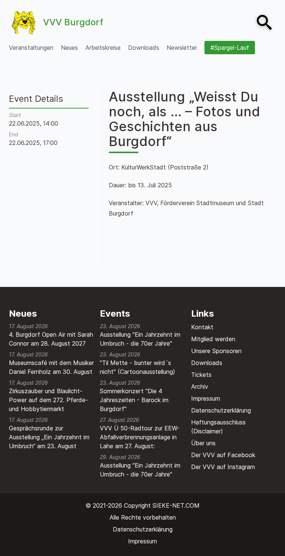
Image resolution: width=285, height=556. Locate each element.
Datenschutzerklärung (221, 410)
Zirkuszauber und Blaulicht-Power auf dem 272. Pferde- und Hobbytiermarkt (48, 400)
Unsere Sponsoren (216, 351)
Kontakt (202, 327)
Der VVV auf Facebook (223, 455)
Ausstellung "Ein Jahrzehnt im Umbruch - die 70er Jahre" (140, 339)
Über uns (203, 443)
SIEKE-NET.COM (176, 505)
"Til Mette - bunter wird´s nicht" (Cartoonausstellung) (137, 367)
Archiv (199, 386)
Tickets (201, 374)
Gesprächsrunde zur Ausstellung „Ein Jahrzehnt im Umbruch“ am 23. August (49, 437)
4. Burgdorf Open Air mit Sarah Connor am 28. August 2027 (51, 339)
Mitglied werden (213, 339)
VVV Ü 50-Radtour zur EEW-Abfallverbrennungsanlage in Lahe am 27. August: (140, 437)
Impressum (205, 398)
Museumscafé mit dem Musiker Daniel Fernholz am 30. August (51, 367)
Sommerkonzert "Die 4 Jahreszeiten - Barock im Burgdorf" (134, 400)
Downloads (206, 362)
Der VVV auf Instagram (223, 467)
